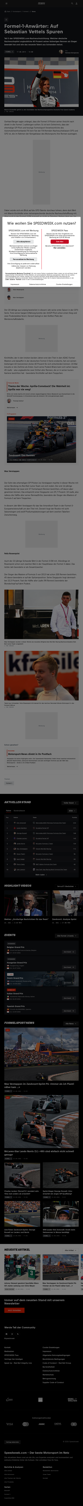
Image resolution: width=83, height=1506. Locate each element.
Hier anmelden (59, 248)
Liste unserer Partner (13, 279)
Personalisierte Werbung (23, 259)
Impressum (14, 284)
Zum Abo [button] (59, 242)
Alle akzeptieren (23, 242)
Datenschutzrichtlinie (37, 284)
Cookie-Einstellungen (64, 284)
